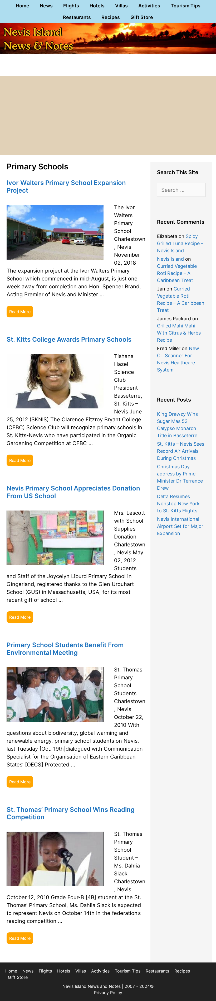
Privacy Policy (108, 992)
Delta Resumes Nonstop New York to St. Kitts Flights (178, 503)
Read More (20, 311)
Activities (149, 5)
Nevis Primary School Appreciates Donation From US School (73, 492)
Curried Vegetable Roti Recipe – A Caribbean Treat (177, 273)
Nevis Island (170, 259)
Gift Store (141, 17)
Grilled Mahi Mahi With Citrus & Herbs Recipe (179, 333)
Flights (71, 5)
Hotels (97, 5)
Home (22, 5)
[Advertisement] (108, 115)
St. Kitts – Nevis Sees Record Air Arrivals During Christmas (180, 451)
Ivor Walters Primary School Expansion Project (66, 186)
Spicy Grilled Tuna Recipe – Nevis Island (180, 243)
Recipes (110, 17)
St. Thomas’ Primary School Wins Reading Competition (71, 813)
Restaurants (77, 17)
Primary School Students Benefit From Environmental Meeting (65, 648)
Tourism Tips (185, 5)
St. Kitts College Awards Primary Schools (69, 339)
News (46, 5)
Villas (121, 5)
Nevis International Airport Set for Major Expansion (180, 526)
